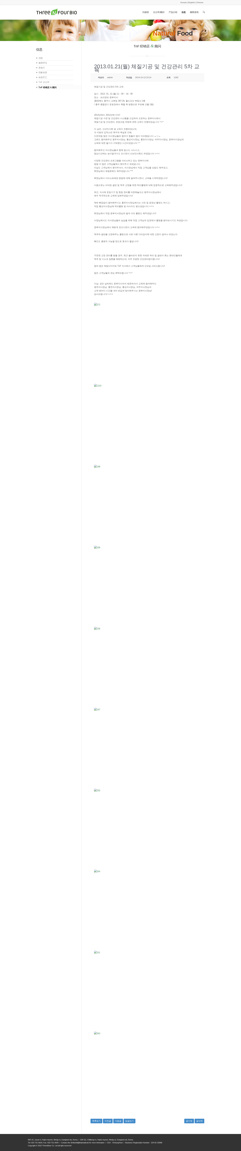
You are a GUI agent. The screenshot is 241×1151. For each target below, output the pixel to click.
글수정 (189, 1121)
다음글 (118, 1121)
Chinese (199, 2)
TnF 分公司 (44, 82)
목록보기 (96, 1121)
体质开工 (43, 77)
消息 (41, 58)
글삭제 (199, 1121)
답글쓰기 (129, 1121)
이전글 (108, 1121)
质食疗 (42, 68)
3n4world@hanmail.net (80, 1143)
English (191, 2)
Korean (184, 2)
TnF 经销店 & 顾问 (48, 87)
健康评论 (43, 63)
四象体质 (43, 72)
